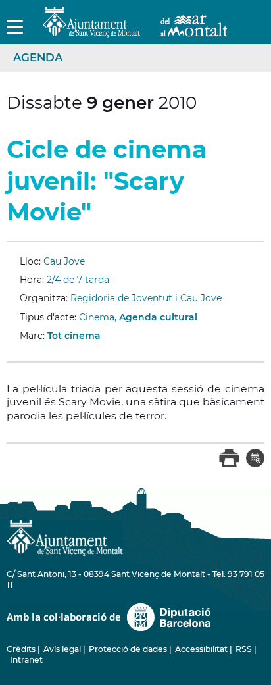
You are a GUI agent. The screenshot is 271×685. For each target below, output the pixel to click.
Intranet (26, 660)
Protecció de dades (128, 649)
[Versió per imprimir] (229, 464)
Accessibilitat (201, 649)
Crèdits (21, 649)
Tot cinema (74, 336)
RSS (243, 649)
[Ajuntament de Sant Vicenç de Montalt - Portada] (135, 30)
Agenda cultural (158, 317)
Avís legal (62, 649)
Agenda (37, 57)
